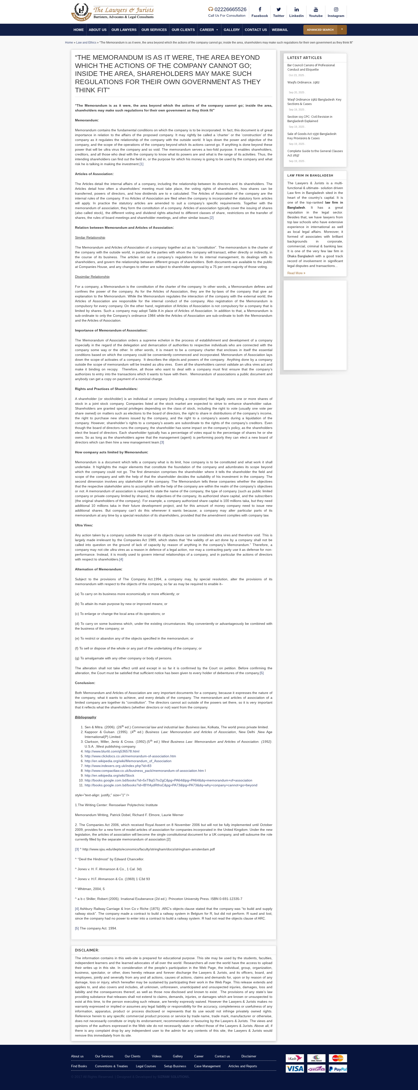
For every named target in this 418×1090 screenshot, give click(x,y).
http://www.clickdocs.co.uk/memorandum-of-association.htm (130, 756)
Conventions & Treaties (111, 1066)
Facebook (260, 16)
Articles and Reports (243, 1066)
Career (207, 30)
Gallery (232, 30)
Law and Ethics (86, 42)
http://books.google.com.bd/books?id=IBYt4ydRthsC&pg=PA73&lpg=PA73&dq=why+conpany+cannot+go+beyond (171, 785)
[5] (262, 673)
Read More (295, 273)
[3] (162, 442)
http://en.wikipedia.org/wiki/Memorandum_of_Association (128, 761)
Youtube (316, 16)
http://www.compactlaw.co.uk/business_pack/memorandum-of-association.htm (144, 771)
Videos (157, 1056)
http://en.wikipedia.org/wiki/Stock (109, 775)
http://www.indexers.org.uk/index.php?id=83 (118, 766)
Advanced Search (320, 29)
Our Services (154, 30)
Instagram (336, 16)
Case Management (207, 1066)
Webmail (280, 30)
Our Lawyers (124, 30)
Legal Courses (146, 1066)
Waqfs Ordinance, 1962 (303, 82)
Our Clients (183, 30)
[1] (141, 164)
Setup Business (175, 1066)
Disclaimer (248, 1056)
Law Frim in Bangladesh (310, 175)
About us (97, 30)
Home (79, 30)
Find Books (79, 1066)
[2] (212, 218)
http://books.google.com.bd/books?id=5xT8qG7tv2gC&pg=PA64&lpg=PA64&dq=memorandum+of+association (168, 780)
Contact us (256, 30)
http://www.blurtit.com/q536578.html (112, 751)
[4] (121, 559)
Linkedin (296, 16)
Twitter (278, 16)
